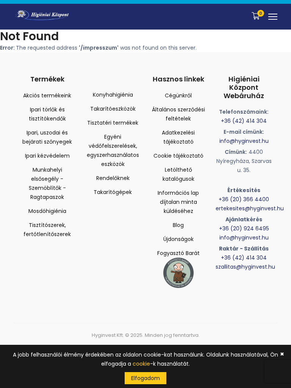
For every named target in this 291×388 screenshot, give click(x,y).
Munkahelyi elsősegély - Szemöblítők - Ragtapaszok (47, 183)
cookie (141, 364)
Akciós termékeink (47, 95)
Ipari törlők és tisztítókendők (47, 114)
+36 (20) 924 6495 (244, 228)
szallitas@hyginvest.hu (245, 267)
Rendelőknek (113, 178)
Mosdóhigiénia (47, 211)
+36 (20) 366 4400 (244, 199)
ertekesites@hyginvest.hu (250, 208)
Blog (178, 225)
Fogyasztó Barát (178, 253)
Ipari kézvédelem (47, 156)
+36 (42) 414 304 (244, 121)
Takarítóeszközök (113, 109)
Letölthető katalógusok (178, 174)
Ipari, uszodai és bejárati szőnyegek (47, 137)
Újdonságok (178, 239)
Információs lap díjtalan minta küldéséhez (178, 202)
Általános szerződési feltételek (178, 114)
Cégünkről (178, 95)
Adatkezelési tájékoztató (178, 137)
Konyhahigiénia (113, 95)
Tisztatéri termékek (112, 123)
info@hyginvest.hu (244, 141)
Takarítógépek (113, 192)
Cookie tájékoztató (178, 156)
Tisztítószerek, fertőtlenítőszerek (47, 229)
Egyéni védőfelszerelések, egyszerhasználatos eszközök (113, 150)
